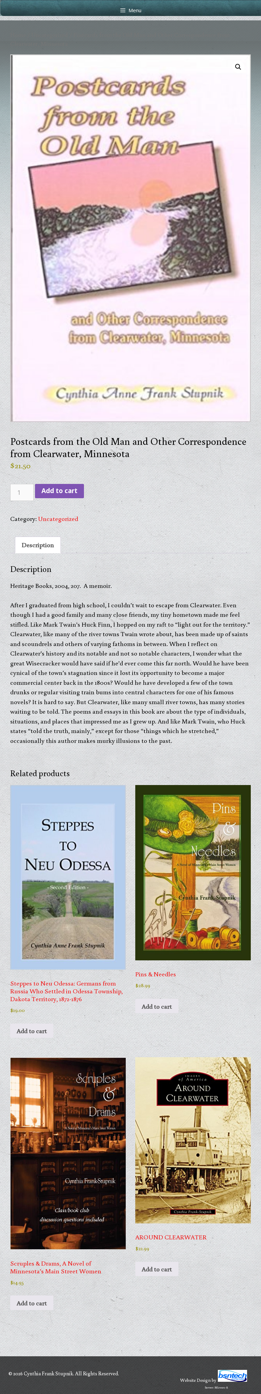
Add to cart (59, 490)
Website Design (195, 1380)
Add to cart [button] (32, 1030)
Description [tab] (38, 544)
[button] (238, 67)
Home (18, 35)
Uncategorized (49, 35)
